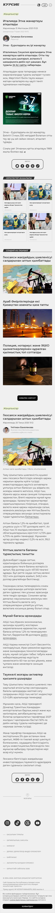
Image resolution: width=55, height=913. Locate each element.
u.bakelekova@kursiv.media (21, 432)
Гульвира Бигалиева (22, 36)
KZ (44, 5)
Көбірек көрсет (27, 398)
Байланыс (12, 857)
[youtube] (38, 823)
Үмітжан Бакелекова (22, 427)
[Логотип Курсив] (11, 4)
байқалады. (32, 516)
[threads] (27, 823)
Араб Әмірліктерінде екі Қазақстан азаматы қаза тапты (26, 303)
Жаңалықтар (10, 14)
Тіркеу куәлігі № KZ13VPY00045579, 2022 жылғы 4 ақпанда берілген (23, 890)
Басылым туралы (15, 835)
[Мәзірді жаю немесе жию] (50, 5)
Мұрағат (11, 846)
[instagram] (7, 823)
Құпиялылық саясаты (17, 840)
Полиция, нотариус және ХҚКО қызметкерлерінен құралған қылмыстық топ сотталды (26, 349)
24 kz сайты (20, 65)
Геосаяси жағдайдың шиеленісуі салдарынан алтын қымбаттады (27, 259)
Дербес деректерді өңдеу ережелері (24, 851)
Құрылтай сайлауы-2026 (18, 869)
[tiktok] (17, 823)
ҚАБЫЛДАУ (27, 906)
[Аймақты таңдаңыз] (38, 5)
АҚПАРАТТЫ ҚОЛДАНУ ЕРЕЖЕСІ (20, 863)
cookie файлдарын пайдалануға (23, 900)
